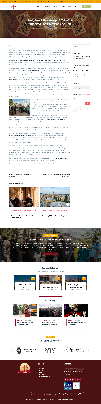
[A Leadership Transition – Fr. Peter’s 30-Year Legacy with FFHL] (24, 197)
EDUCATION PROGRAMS (44, 376)
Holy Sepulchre (13, 79)
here (63, 164)
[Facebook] (65, 379)
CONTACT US (42, 381)
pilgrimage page (61, 158)
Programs (56, 6)
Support (63, 6)
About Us (39, 6)
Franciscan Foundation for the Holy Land (21, 135)
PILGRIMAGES (42, 374)
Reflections (20, 320)
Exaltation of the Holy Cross (54, 119)
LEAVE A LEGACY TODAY (50, 253)
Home (35, 28)
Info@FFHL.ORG (79, 371)
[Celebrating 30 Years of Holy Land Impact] (55, 197)
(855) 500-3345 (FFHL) (69, 371)
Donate (86, 6)
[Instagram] (68, 379)
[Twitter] (70, 379)
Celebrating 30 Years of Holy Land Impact (54, 216)
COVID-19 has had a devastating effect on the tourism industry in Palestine (38, 60)
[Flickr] (80, 379)
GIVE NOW (41, 368)
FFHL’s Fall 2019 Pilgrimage (31, 70)
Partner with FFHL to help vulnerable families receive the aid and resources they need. (77, 1)
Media (69, 6)
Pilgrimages (48, 6)
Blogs (75, 6)
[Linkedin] (75, 379)
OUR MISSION (42, 370)
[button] (12, 350)
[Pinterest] (78, 379)
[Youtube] (73, 379)
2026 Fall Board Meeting (25, 287)
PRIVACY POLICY (43, 378)
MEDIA (40, 372)
